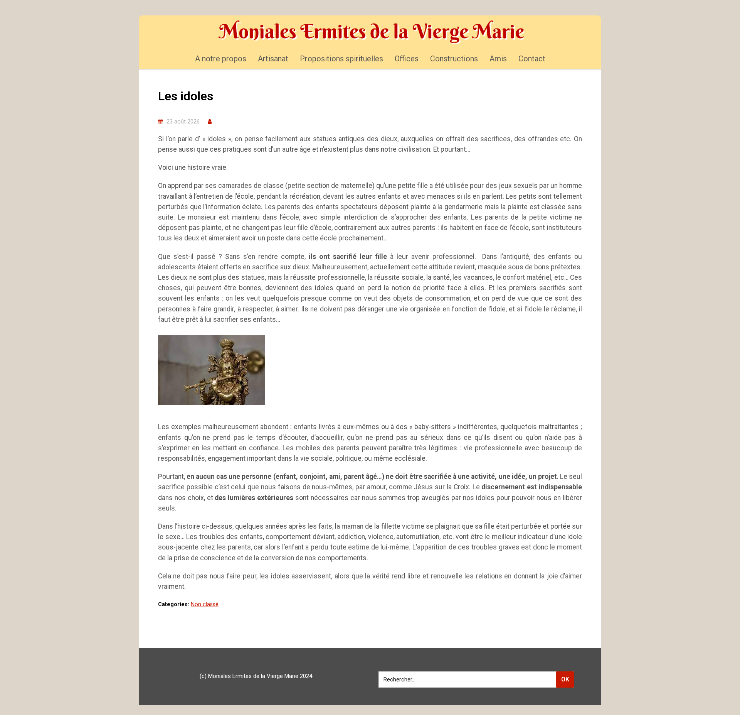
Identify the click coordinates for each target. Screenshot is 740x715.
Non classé (205, 604)
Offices (407, 58)
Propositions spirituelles (341, 58)
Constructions (454, 58)
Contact (531, 58)
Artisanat (273, 58)
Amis (498, 58)
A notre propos (220, 58)
